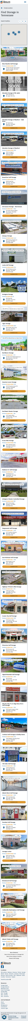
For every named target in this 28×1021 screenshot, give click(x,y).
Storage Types (4, 985)
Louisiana (16, 973)
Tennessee (8, 977)
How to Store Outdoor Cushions (14, 956)
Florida (19, 972)
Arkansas (15, 972)
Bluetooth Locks (5, 988)
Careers (3, 1003)
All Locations (4, 972)
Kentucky (11, 973)
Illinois (2, 973)
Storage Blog (4, 991)
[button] (13, 33)
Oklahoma (18, 975)
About (2, 1002)
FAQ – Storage (4, 993)
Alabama (10, 972)
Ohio (14, 975)
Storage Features (5, 987)
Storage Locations (8, 8)
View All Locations (5, 979)
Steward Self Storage (14, 958)
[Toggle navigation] (25, 2)
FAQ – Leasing (4, 994)
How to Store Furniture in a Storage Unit (14, 954)
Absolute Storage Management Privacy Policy (13, 1017)
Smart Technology (5, 990)
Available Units (14, 73)
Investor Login (4, 1008)
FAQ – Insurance (5, 996)
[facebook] (2, 967)
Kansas (6, 973)
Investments (4, 1006)
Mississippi (22, 973)
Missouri (3, 975)
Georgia (23, 972)
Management (4, 1005)
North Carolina (9, 975)
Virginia (13, 977)
